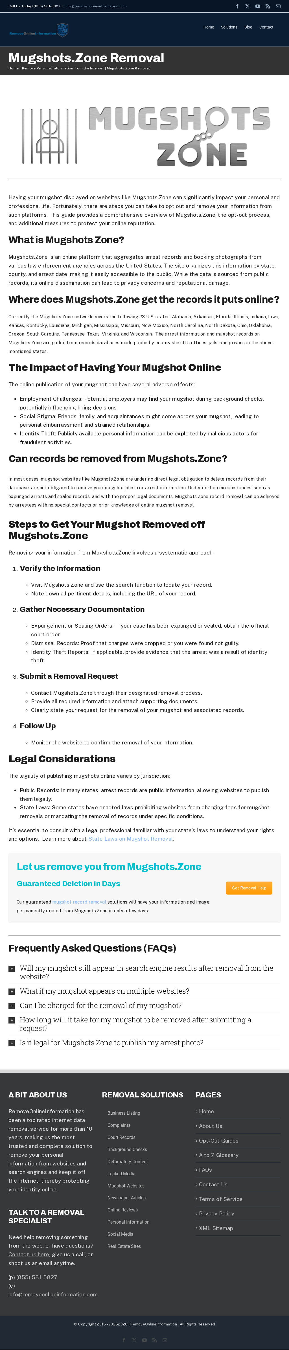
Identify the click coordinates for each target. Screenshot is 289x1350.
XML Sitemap (216, 1228)
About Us (210, 1126)
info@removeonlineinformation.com (96, 6)
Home (206, 1111)
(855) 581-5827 (36, 1277)
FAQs (205, 1170)
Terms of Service (221, 1199)
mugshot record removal (79, 902)
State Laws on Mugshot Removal (130, 839)
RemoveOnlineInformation (153, 1324)
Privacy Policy (217, 1213)
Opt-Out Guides (219, 1141)
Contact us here (28, 1254)
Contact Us (213, 1184)
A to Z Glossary (218, 1155)
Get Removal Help (249, 888)
